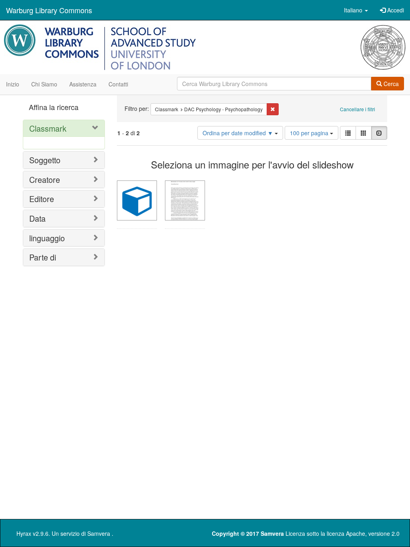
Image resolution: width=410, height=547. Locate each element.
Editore (41, 198)
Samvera (98, 533)
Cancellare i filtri (357, 109)
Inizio (12, 84)
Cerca (390, 84)
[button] (356, 10)
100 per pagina (310, 133)
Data (37, 218)
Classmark (47, 128)
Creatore (44, 179)
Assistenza (82, 84)
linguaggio (47, 238)
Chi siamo (44, 84)
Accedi (395, 10)
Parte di (42, 257)
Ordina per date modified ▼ (239, 133)
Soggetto (44, 160)
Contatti (118, 84)
